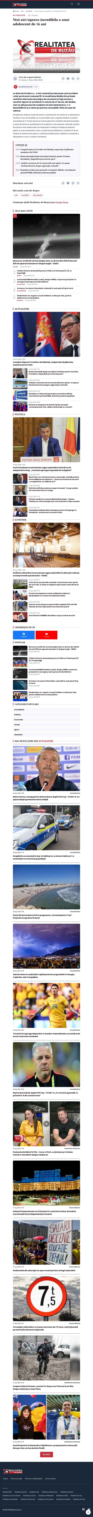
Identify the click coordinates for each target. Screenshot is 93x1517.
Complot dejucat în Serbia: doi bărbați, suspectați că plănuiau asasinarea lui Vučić (47, 150)
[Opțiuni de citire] (88, 1512)
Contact (5, 1479)
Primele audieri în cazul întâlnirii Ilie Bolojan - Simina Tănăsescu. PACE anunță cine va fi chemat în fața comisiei (54, 500)
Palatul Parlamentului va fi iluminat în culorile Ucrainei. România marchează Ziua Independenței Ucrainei (44, 1212)
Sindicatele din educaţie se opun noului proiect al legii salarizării (44, 1270)
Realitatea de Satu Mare (10, 1499)
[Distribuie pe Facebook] (68, 79)
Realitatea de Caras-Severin (11, 1496)
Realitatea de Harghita (63, 1499)
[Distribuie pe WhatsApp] (73, 79)
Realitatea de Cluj (76, 1496)
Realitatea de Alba (62, 1496)
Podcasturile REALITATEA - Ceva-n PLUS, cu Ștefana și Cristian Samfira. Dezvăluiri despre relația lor (43, 1153)
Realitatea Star (34, 1492)
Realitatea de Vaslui (29, 1496)
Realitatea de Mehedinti (46, 1496)
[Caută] (72, 4)
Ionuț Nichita (75, 793)
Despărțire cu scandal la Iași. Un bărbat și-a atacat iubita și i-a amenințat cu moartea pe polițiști (43, 857)
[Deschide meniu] (78, 4)
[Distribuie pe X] (78, 79)
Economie (21, 284)
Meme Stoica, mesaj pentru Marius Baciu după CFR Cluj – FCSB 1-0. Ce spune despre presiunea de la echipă (46, 798)
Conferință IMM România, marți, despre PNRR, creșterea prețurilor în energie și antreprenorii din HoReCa (46, 280)
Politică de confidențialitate (33, 1479)
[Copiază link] (63, 79)
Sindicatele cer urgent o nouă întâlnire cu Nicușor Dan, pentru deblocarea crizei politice (53, 693)
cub (16, 195)
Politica (20, 300)
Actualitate (29, 11)
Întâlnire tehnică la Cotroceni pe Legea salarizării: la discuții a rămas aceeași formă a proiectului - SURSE (46, 574)
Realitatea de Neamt (66, 1492)
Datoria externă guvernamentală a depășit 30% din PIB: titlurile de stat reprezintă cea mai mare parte (53, 605)
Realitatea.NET (7, 1492)
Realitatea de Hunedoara (46, 1499)
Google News (61, 202)
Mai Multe (46, 1454)
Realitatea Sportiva (21, 1492)
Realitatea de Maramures (50, 1492)
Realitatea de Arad (79, 1499)
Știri (22, 11)
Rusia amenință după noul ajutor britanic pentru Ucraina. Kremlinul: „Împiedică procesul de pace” (45, 157)
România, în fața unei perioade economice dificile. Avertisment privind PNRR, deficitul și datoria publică (48, 171)
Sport (19, 275)
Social (15, 267)
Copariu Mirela (34, 77)
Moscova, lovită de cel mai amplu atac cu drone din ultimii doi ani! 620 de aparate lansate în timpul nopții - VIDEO (45, 262)
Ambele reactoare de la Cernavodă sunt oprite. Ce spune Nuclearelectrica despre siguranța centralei (45, 164)
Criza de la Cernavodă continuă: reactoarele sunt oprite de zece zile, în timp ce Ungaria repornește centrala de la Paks (54, 584)
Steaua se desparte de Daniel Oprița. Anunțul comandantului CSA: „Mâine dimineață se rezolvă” (50, 406)
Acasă (17, 11)
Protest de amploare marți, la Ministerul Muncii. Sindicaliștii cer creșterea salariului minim (49, 594)
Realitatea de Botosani (28, 1499)
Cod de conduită (50, 1479)
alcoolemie (37, 195)
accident (25, 195)
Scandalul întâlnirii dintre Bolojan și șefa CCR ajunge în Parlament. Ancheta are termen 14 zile (52, 511)
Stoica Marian (74, 1208)
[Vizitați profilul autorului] (15, 78)
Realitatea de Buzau (72, 1148)
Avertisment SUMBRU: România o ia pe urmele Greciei (52, 615)
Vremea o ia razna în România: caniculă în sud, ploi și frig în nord (45, 288)
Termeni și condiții (16, 1479)
